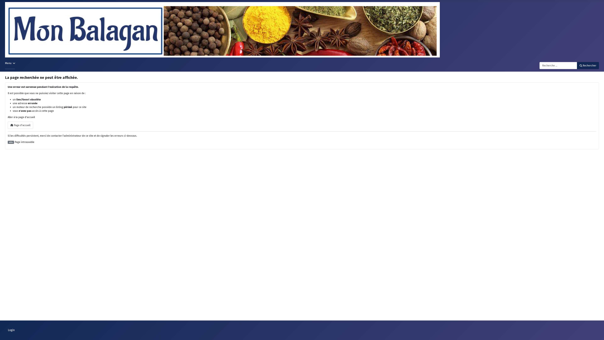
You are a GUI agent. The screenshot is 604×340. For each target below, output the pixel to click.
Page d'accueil (21, 125)
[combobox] (558, 65)
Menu (8, 63)
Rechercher (589, 65)
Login (11, 330)
